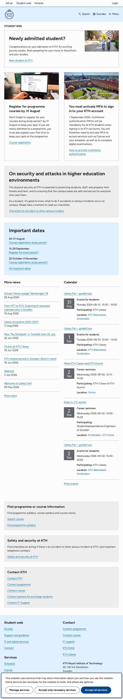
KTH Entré (68, 648)
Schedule (9, 663)
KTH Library (69, 654)
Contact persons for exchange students (30, 596)
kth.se (9, 3)
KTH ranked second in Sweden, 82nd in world (30, 358)
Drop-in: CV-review (75, 402)
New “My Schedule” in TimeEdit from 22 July (29, 334)
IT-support (69, 641)
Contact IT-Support (18, 602)
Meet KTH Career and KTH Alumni (83, 363)
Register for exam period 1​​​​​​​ (24, 252)
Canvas (8, 670)
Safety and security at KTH (22, 556)
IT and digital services (16, 641)
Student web (23, 3)
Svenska (101, 13)
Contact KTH (14, 578)
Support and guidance (16, 635)
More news (10, 395)
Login (115, 3)
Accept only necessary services (57, 689)
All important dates (20, 268)
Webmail (9, 371)
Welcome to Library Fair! (18, 383)
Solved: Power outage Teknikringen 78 (26, 293)
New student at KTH (21, 60)
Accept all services (96, 689)
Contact (9, 648)
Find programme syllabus (21, 525)
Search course (15, 519)
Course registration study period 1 (28, 242)
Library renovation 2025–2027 (21, 321)
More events (71, 483)
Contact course (16, 590)
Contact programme (19, 584)
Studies (8, 628)
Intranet (38, 3)
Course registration (20, 142)
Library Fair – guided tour (78, 293)
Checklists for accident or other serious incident (36, 210)
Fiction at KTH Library (16, 346)
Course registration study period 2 (28, 262)
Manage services (19, 689)
